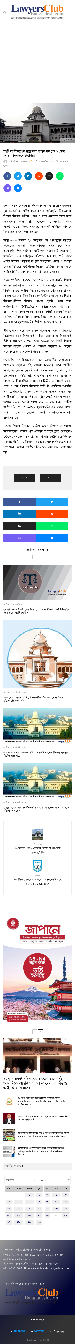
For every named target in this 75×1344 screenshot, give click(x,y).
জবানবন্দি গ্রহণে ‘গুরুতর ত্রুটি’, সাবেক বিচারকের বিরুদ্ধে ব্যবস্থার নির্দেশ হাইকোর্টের (35, 754)
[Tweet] (18, 176)
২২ (29, 1215)
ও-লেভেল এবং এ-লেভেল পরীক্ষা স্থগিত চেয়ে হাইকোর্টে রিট (37, 848)
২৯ (29, 1222)
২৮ (18, 1222)
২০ (8, 1215)
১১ (56, 1202)
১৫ (29, 1208)
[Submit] (39, 176)
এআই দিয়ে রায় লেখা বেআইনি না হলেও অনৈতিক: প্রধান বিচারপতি (43, 1118)
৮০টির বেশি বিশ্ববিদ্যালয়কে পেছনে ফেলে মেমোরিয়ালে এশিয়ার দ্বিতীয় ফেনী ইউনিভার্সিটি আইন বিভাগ (41, 1101)
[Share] (7, 176)
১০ (47, 1202)
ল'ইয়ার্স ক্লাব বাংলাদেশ (18, 162)
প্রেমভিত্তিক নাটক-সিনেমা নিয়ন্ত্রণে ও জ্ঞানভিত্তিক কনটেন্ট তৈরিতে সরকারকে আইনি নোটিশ (36, 611)
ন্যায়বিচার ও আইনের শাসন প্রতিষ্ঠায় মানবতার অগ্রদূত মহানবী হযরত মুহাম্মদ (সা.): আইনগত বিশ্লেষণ (41, 1151)
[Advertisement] (37, 64)
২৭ (9, 1222)
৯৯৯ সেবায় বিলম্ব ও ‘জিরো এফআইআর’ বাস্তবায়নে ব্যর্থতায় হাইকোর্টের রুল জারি (33, 699)
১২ (66, 1202)
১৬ (39, 1208)
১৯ (65, 1208)
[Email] (49, 176)
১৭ (47, 1208)
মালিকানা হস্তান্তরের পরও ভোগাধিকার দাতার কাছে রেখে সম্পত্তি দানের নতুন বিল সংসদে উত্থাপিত (43, 1135)
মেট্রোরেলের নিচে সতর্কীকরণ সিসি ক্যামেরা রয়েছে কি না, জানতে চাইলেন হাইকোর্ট (36, 809)
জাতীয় (31, 162)
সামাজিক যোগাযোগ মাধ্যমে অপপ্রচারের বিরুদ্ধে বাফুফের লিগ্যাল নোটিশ (38, 880)
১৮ (56, 1208)
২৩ (39, 1215)
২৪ (47, 1215)
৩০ (39, 1222)
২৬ (65, 1215)
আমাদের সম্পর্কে (37, 1320)
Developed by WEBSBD (37, 1340)
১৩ (8, 1208)
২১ (18, 1215)
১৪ (18, 1208)
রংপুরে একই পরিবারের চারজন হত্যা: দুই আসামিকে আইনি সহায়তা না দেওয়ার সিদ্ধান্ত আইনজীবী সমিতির (35, 1083)
